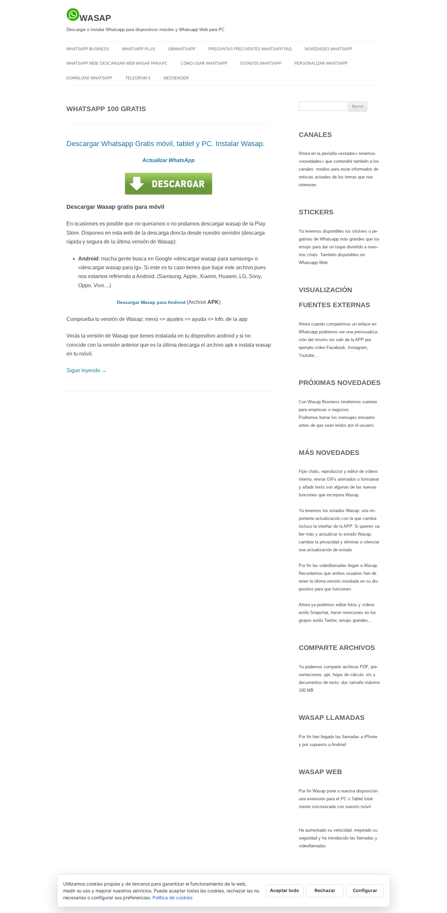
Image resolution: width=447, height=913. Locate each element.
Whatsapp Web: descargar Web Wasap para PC (117, 63)
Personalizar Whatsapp (321, 63)
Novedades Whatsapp (328, 49)
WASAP (95, 18)
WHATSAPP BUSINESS (87, 49)
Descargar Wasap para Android (151, 302)
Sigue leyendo (86, 370)
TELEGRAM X (138, 78)
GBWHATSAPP (181, 49)
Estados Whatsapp (261, 63)
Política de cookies (172, 897)
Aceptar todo (284, 890)
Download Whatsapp (89, 78)
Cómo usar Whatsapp (204, 63)
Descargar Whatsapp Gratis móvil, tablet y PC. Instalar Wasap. (165, 144)
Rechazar (324, 890)
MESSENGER (176, 78)
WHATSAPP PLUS (138, 49)
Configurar (365, 890)
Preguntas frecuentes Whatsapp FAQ (250, 49)
